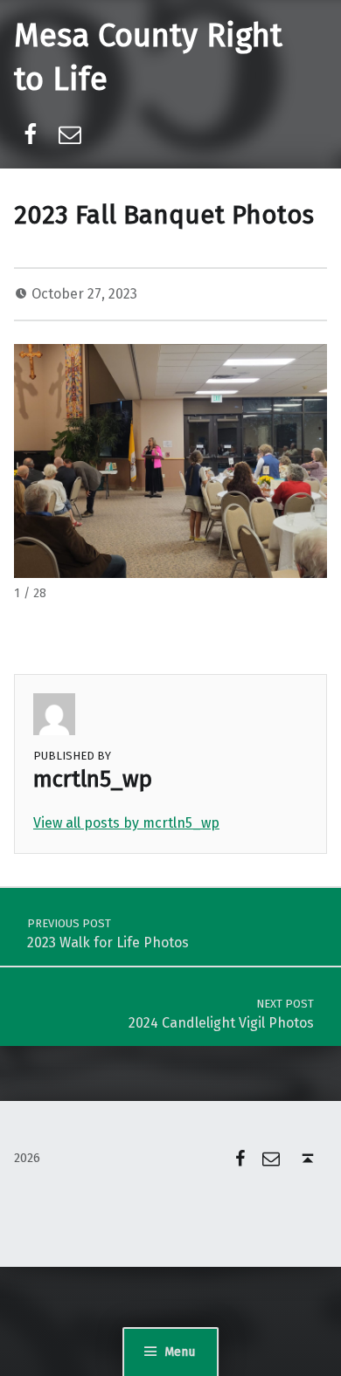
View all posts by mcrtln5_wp (126, 823)
